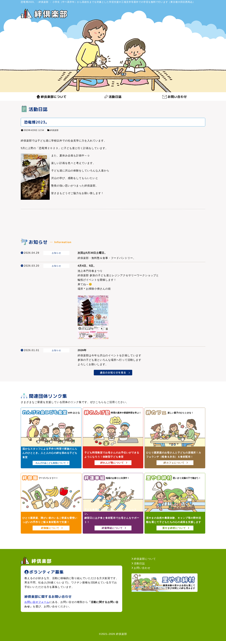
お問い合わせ (177, 96)
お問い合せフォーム (36, 602)
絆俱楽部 (54, 130)
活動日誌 (115, 96)
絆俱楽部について (54, 96)
